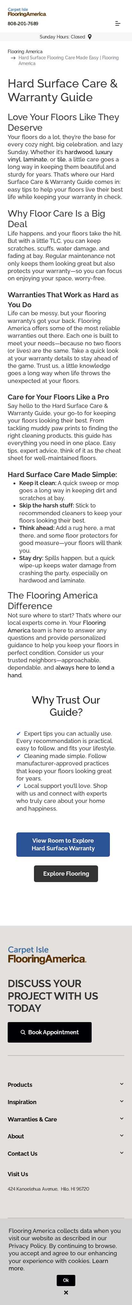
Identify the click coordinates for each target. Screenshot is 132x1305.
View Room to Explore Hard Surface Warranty (63, 844)
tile (61, 159)
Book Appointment (53, 1032)
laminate (35, 159)
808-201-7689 (23, 23)
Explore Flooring (66, 873)
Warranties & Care (32, 1119)
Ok (66, 1280)
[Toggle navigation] (117, 23)
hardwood (79, 152)
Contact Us (22, 1153)
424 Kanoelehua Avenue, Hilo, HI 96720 (48, 1189)
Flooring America (25, 51)
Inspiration (22, 1102)
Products (20, 1084)
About (16, 1136)
